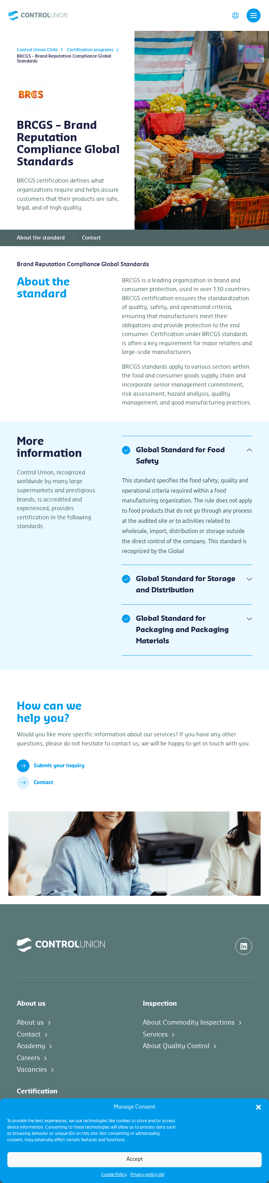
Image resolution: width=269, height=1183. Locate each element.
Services (155, 1034)
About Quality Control (176, 1046)
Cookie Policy (114, 1174)
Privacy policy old (147, 1174)
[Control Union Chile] (37, 15)
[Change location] (235, 15)
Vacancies (32, 1069)
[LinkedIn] (243, 946)
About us (30, 1022)
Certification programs (90, 50)
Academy (31, 1046)
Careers (28, 1058)
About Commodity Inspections (189, 1022)
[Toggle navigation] (254, 15)
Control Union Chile (37, 50)
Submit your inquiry (59, 765)
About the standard (41, 238)
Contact (91, 238)
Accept (134, 1159)
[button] (258, 1107)
